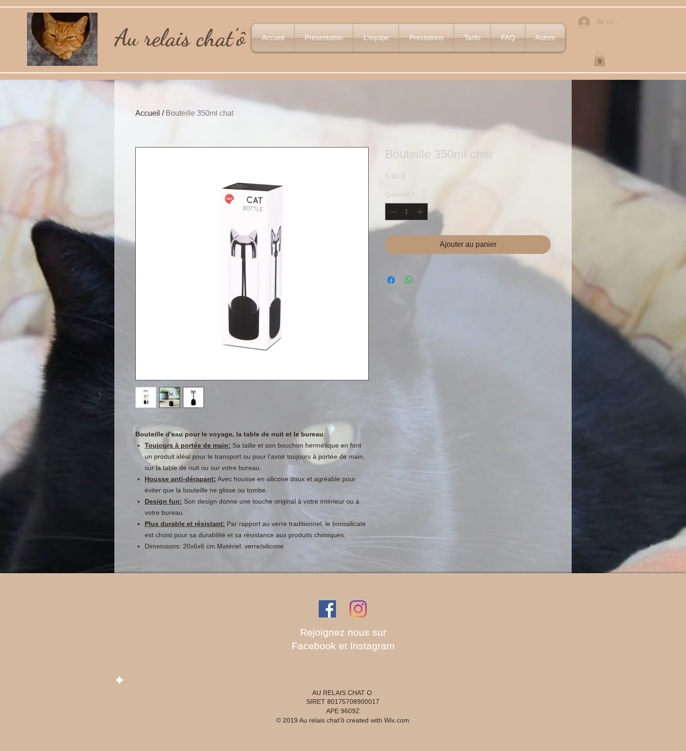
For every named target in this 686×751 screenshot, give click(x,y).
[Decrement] (392, 212)
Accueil (147, 113)
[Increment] (421, 212)
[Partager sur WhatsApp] (408, 280)
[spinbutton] (406, 212)
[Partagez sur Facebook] (391, 280)
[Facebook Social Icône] (327, 609)
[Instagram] (358, 609)
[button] (600, 59)
